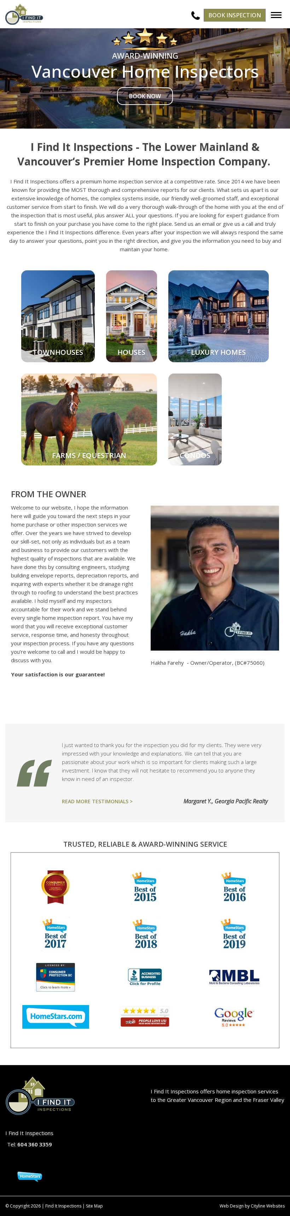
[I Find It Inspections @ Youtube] (39, 1161)
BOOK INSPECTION (234, 15)
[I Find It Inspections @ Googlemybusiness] (24, 1161)
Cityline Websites (268, 1206)
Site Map (94, 1206)
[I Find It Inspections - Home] (24, 14)
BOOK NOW (145, 96)
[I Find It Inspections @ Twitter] (28, 1161)
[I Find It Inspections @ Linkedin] (35, 1161)
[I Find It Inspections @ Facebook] (20, 1161)
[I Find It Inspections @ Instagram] (31, 1161)
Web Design (232, 1206)
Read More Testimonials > (97, 801)
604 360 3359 (34, 1144)
